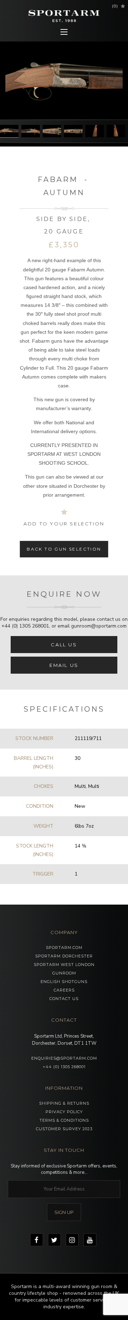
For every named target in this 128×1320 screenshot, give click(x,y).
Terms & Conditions (64, 1120)
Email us (64, 665)
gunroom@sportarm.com (99, 626)
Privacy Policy (64, 1111)
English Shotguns (64, 981)
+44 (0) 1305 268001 (25, 626)
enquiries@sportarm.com (64, 1058)
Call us (64, 644)
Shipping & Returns (64, 1103)
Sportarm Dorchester (64, 956)
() (115, 6)
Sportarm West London (64, 964)
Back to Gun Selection (64, 549)
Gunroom (64, 973)
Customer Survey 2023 (64, 1128)
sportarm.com (64, 947)
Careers (64, 990)
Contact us (64, 998)
